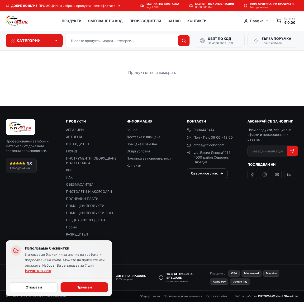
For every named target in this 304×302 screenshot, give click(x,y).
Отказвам (34, 287)
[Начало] (17, 20)
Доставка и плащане (143, 137)
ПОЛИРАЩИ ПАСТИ (82, 199)
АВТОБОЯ (74, 137)
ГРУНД (71, 151)
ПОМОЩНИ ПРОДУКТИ (85, 206)
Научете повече (38, 271)
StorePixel (291, 296)
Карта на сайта (216, 296)
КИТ (69, 170)
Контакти (196, 21)
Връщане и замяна (142, 144)
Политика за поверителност (149, 158)
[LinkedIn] (289, 174)
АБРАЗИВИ (75, 130)
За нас (174, 21)
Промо (71, 227)
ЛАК (69, 177)
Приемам (84, 287)
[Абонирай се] (292, 151)
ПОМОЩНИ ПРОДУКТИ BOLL (90, 213)
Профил (256, 21)
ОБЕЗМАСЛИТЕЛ (80, 184)
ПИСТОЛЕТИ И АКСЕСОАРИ (89, 191)
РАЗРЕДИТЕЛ (77, 234)
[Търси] (184, 40)
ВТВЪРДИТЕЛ (77, 144)
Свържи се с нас (204, 173)
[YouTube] (277, 174)
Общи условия (138, 151)
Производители (145, 21)
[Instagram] (264, 174)
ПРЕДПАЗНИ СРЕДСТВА (85, 220)
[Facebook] (252, 174)
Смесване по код (105, 21)
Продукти (71, 21)
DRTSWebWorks (269, 296)
